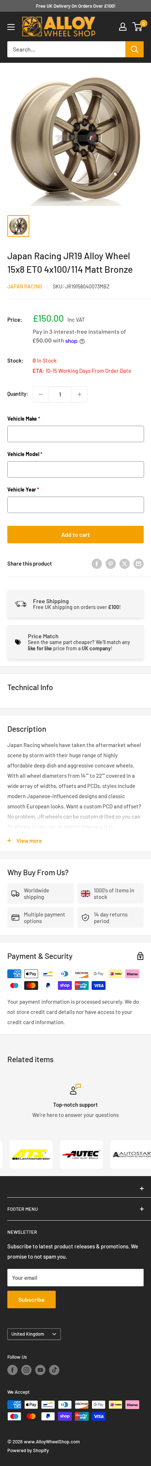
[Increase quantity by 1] (79, 394)
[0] (137, 26)
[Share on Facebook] (97, 563)
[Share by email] (138, 563)
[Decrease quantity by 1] (40, 394)
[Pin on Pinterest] (111, 563)
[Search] (134, 49)
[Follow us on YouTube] (40, 1370)
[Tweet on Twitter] (124, 563)
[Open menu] (11, 27)
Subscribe (31, 1299)
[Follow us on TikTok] (54, 1370)
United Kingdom (27, 1334)
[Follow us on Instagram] (26, 1370)
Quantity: (17, 394)
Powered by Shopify (28, 1450)
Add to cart (75, 534)
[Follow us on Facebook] (12, 1370)
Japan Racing (24, 286)
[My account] (122, 27)
